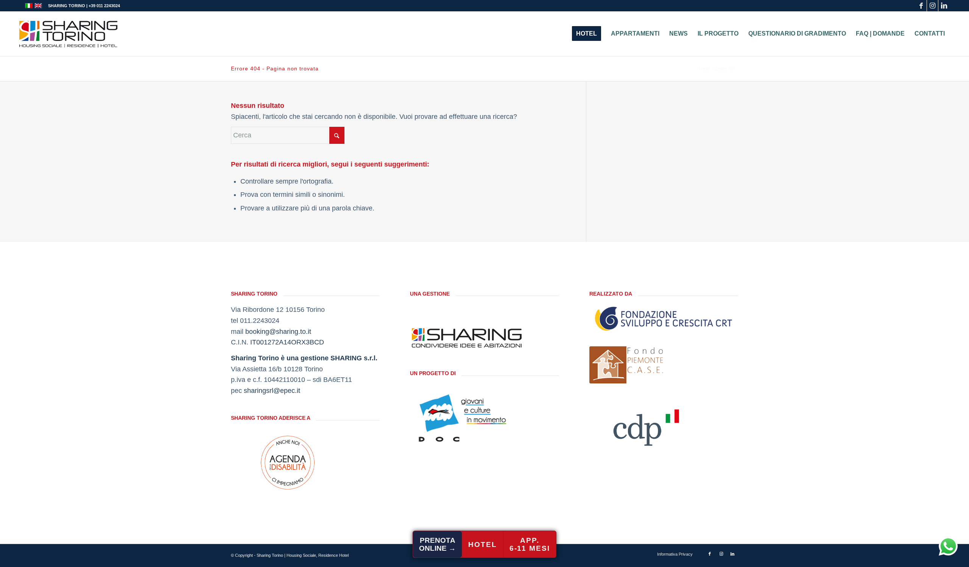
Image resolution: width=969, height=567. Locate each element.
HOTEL (482, 544)
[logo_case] (627, 364)
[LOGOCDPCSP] (646, 425)
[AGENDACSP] (287, 462)
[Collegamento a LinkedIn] (944, 5)
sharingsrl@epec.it (272, 390)
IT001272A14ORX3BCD (287, 342)
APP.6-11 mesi (529, 544)
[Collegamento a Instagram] (932, 5)
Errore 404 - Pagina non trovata (275, 68)
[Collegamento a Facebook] (921, 5)
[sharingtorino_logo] (68, 33)
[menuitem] (586, 33)
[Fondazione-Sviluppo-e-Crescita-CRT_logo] (663, 318)
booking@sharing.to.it (278, 331)
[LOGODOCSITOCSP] (466, 418)
